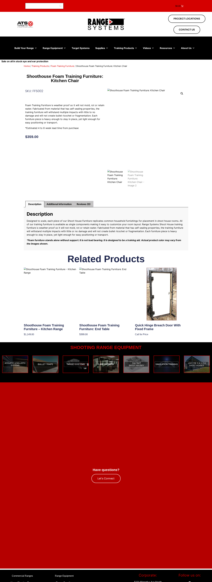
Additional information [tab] (59, 204)
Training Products (124, 48)
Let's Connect (106, 478)
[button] (181, 93)
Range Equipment (53, 48)
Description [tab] (34, 204)
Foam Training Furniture (62, 66)
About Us (186, 48)
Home (27, 66)
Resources (166, 48)
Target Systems (81, 48)
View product (31, 339)
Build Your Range (24, 48)
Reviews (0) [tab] (84, 204)
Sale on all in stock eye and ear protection (24, 61)
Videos (147, 48)
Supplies (100, 48)
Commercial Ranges (22, 576)
